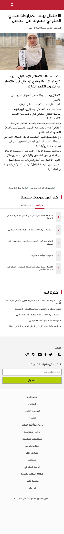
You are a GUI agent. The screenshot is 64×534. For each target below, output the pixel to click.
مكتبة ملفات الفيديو (32, 473)
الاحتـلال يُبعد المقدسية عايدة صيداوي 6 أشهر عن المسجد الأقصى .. (30, 268)
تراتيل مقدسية (32, 432)
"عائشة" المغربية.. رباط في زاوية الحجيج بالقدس (30, 230)
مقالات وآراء (32, 452)
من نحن (32, 487)
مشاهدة (26, 205)
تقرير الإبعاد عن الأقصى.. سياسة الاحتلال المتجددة (38, 309)
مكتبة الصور (32, 480)
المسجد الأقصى (32, 411)
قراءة (39, 205)
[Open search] (12, 5)
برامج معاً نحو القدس (32, 424)
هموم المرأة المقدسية (42, 255)
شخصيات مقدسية (32, 438)
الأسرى (32, 418)
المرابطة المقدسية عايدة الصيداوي (44, 320)
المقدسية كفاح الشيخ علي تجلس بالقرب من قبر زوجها (30, 242)
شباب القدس (32, 446)
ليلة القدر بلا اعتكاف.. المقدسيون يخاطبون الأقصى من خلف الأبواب (33, 301)
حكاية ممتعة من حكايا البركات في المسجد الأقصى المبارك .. (30, 216)
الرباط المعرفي (32, 466)
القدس (32, 404)
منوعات (32, 460)
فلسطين (32, 397)
